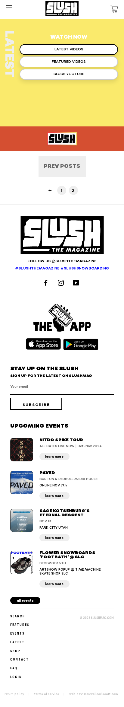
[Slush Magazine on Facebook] (47, 283)
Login (16, 676)
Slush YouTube (69, 74)
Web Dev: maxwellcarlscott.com (93, 694)
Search (17, 616)
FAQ (13, 668)
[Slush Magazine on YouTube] (77, 283)
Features (19, 624)
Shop (15, 650)
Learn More (54, 456)
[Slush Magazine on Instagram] (62, 283)
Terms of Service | (51, 694)
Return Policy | (19, 694)
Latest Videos (68, 49)
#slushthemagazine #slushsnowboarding (62, 268)
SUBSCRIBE (36, 404)
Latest (17, 642)
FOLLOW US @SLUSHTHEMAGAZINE (62, 261)
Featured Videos (69, 61)
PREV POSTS (62, 166)
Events (17, 633)
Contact (19, 659)
